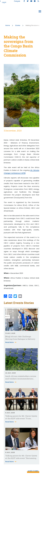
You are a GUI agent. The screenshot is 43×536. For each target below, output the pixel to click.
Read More (9, 342)
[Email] (20, 296)
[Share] (5, 296)
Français (17, 1)
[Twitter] (15, 296)
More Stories (33, 471)
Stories (17, 25)
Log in (4, 2)
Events (6, 11)
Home (7, 25)
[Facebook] (10, 296)
